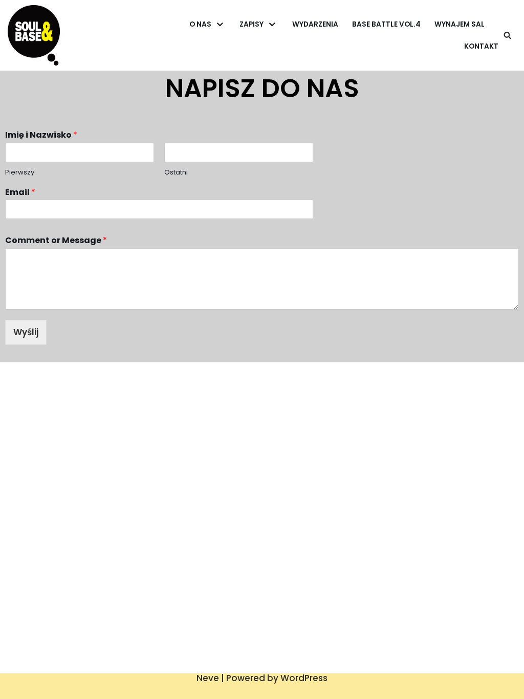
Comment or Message (56, 240)
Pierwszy (19, 172)
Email (20, 192)
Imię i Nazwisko (41, 135)
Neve (207, 678)
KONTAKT (481, 46)
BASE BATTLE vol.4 (386, 24)
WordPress (304, 678)
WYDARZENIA (315, 24)
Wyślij (25, 332)
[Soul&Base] (34, 35)
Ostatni (176, 172)
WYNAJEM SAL (459, 24)
